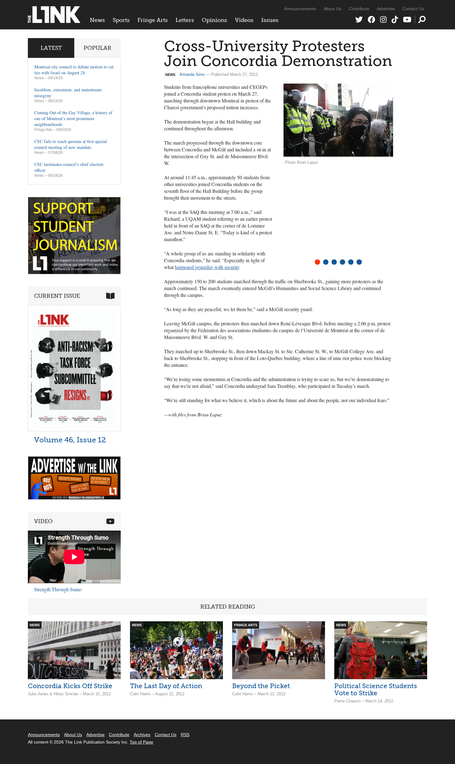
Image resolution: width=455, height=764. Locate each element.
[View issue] (74, 430)
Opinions (214, 20)
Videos (244, 20)
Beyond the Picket (261, 686)
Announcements (300, 8)
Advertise (386, 8)
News (97, 20)
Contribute (359, 8)
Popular (97, 48)
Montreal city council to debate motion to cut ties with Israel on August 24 (74, 70)
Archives (142, 734)
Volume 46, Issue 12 (70, 439)
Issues (270, 20)
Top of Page (141, 742)
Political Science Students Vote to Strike (375, 689)
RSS (185, 734)
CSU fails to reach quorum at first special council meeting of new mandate (70, 144)
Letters (185, 20)
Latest (51, 48)
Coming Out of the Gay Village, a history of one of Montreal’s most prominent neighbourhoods (73, 118)
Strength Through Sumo (57, 589)
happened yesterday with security (207, 267)
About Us (332, 8)
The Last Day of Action (166, 686)
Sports (121, 20)
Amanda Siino (192, 74)
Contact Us (413, 8)
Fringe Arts (152, 20)
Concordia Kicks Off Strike (70, 686)
